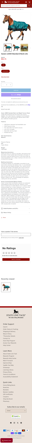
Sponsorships (7, 363)
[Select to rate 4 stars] (12, 253)
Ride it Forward (8, 361)
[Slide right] (30, 48)
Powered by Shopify (21, 436)
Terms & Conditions (9, 374)
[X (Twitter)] (17, 423)
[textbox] (16, 234)
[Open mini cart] (29, 2)
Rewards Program (8, 356)
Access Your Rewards (9, 343)
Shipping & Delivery (9, 331)
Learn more (21, 237)
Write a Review (16, 259)
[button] (16, 209)
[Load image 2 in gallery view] (16, 47)
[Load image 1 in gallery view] (7, 47)
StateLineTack (13, 436)
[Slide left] (1, 48)
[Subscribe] (24, 411)
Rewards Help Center (9, 358)
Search (5, 327)
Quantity (3, 81)
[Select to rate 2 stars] (6, 253)
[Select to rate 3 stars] (9, 253)
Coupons (6, 397)
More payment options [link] (16, 98)
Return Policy (7, 334)
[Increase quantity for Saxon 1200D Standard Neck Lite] (10, 85)
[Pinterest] (21, 423)
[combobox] (16, 5)
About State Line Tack (10, 354)
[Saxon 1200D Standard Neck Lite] (6, 287)
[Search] (29, 5)
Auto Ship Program (9, 341)
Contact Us (6, 338)
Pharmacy (6, 401)
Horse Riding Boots (9, 385)
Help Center (7, 345)
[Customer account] (26, 2)
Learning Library (8, 370)
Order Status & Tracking (10, 329)
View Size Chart (5, 77)
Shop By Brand (8, 399)
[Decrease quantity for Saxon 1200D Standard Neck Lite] (3, 85)
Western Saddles (8, 392)
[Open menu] (2, 2)
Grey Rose (5, 71)
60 (3, 65)
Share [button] (4, 217)
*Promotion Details (9, 336)
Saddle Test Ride (8, 365)
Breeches (6, 387)
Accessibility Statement (10, 377)
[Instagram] (14, 423)
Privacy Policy (7, 372)
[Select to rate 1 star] (3, 253)
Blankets (6, 390)
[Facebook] (11, 423)
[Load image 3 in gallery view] (24, 47)
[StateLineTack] (12, 2)
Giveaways (6, 368)
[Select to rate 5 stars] (14, 253)
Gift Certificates (8, 394)
